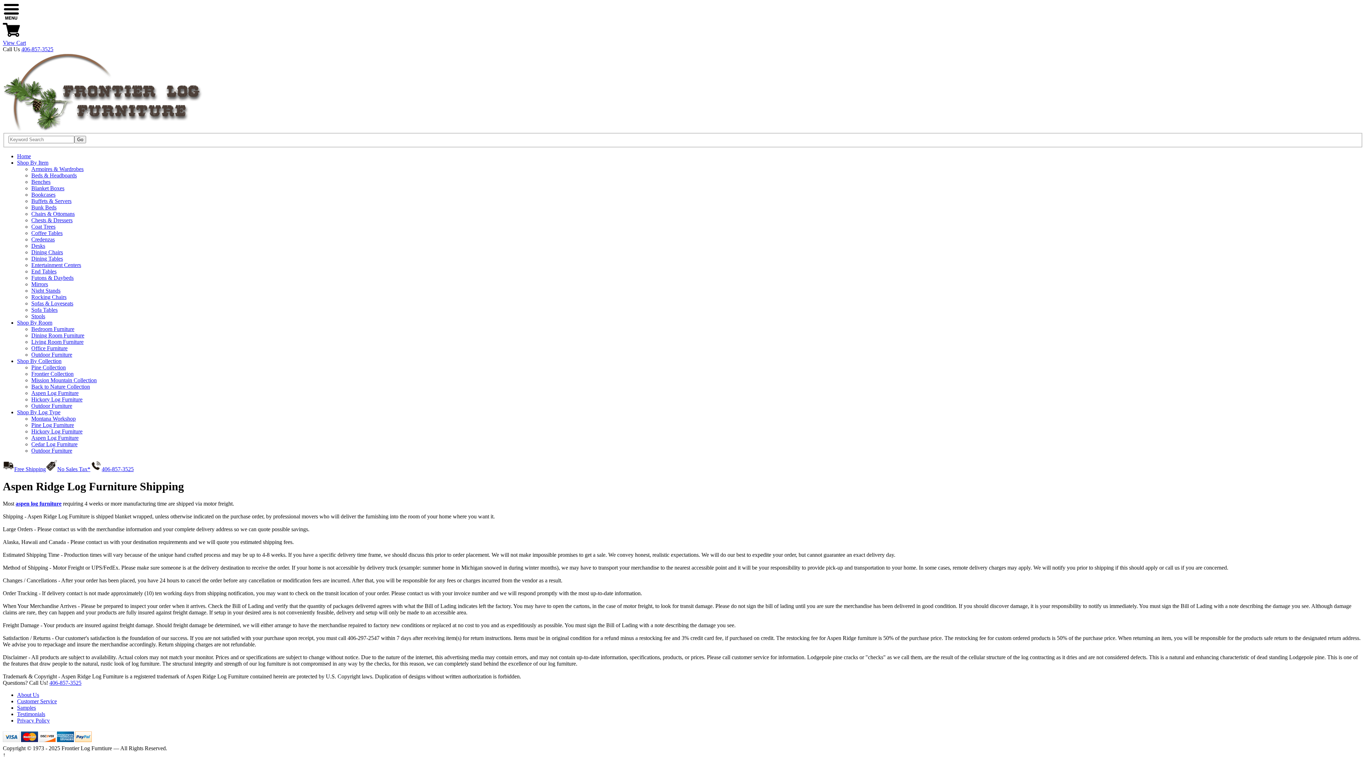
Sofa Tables (44, 310)
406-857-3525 (37, 49)
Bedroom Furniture (52, 329)
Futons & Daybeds (52, 278)
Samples (26, 708)
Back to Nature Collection (60, 387)
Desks (38, 246)
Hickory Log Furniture (57, 399)
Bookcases (43, 195)
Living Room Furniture (57, 342)
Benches (41, 182)
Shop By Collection (39, 361)
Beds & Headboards (54, 175)
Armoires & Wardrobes (57, 169)
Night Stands (45, 291)
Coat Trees (43, 227)
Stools (38, 316)
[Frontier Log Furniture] (103, 130)
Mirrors (39, 284)
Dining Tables (47, 259)
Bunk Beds (44, 207)
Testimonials (31, 714)
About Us (28, 695)
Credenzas (43, 239)
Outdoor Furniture (51, 355)
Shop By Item (32, 163)
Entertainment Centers (56, 265)
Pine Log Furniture (52, 425)
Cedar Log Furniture (54, 444)
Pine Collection (48, 367)
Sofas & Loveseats (52, 303)
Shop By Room (34, 323)
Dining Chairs (47, 252)
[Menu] (11, 18)
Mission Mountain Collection (64, 380)
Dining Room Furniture (57, 335)
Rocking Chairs (49, 297)
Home (24, 156)
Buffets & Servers (51, 201)
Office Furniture (49, 348)
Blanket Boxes (47, 188)
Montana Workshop (53, 419)
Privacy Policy (33, 721)
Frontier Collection (52, 374)
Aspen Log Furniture (55, 393)
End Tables (44, 271)
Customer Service (37, 701)
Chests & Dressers (52, 220)
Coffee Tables (47, 233)
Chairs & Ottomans (53, 214)
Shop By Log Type (38, 412)
